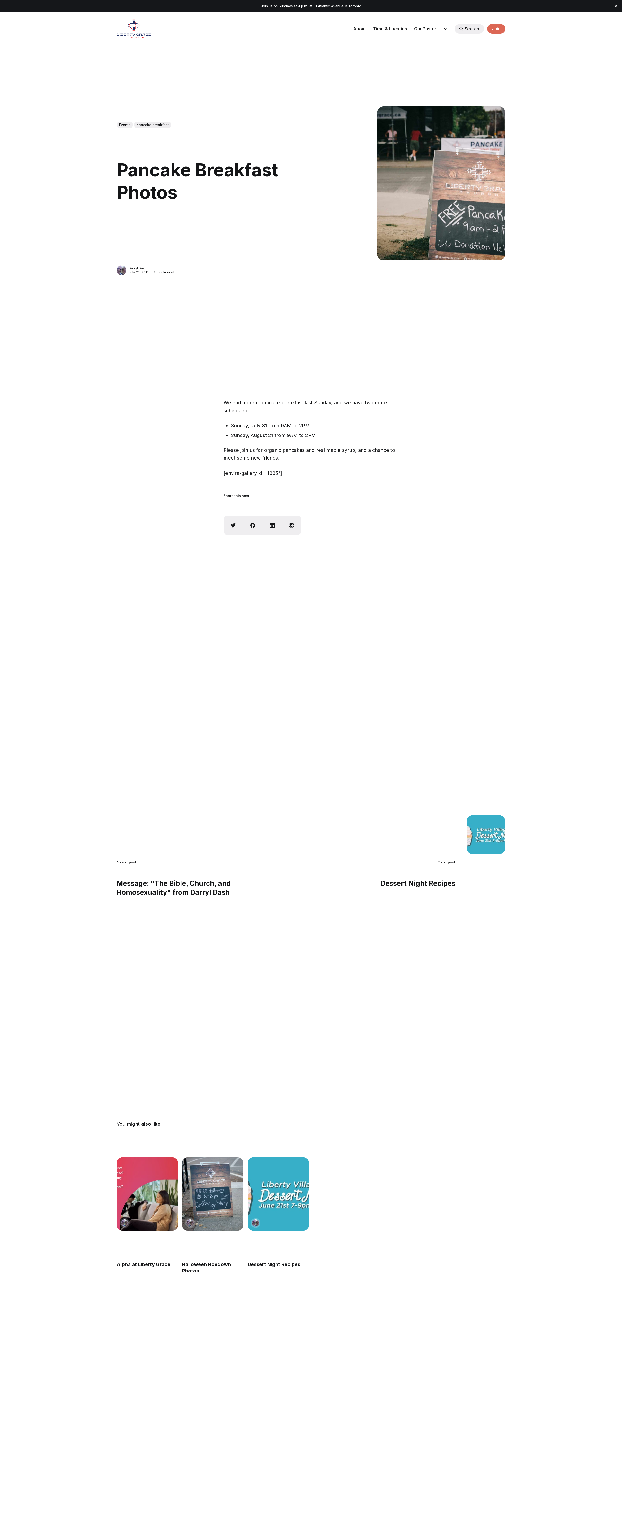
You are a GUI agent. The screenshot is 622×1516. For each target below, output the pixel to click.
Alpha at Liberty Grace (143, 1264)
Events (124, 125)
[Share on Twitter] (233, 525)
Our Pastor (425, 28)
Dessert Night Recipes (274, 1264)
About (359, 28)
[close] (616, 6)
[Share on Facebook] (252, 525)
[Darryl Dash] (121, 270)
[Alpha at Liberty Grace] (147, 1194)
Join (496, 28)
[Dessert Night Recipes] (278, 1194)
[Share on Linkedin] (272, 525)
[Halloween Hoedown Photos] (212, 1194)
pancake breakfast (153, 125)
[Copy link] (291, 525)
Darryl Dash (138, 268)
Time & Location (390, 28)
